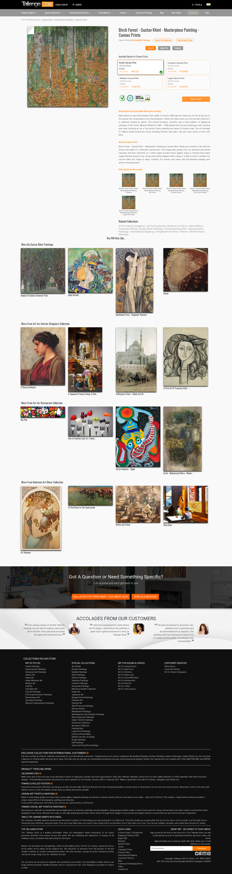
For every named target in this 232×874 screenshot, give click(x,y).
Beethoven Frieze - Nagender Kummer (131, 315)
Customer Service (126, 858)
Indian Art (29, 677)
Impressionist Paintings (35, 672)
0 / (196, 4)
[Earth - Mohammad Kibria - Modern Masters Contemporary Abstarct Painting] (185, 439)
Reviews (121, 841)
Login (57, 4)
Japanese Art (78, 694)
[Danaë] (185, 269)
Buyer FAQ (122, 838)
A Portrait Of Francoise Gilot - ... (176, 388)
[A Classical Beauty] (43, 356)
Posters (123, 12)
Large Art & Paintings (81, 731)
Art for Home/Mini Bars (128, 677)
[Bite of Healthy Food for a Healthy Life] (90, 421)
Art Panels (76, 666)
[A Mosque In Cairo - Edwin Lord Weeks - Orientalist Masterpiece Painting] (138, 359)
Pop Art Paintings (33, 692)
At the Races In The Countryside (81, 507)
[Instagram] (205, 854)
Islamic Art (30, 675)
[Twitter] (197, 854)
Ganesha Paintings (80, 680)
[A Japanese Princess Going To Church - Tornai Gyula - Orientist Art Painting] (90, 359)
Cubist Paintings (32, 666)
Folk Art (28, 686)
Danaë (165, 293)
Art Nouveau (26, 552)
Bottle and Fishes (123, 524)
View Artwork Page (185, 40)
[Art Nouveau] (43, 518)
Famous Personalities (81, 734)
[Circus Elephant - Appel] (138, 437)
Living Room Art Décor (167, 231)
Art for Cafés (124, 686)
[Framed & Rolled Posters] (51, 783)
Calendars (193, 12)
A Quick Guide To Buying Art (130, 832)
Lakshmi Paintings (80, 683)
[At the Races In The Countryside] (90, 495)
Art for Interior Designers (132, 226)
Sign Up (64, 4)
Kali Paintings (77, 742)
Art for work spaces (127, 689)
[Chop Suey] (185, 504)
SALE (207, 12)
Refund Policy (124, 844)
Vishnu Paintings (79, 677)
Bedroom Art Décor (177, 226)
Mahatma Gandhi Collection (84, 689)
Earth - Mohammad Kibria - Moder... (178, 473)
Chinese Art (77, 703)
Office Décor (169, 666)
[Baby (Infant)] (90, 270)
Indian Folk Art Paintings (82, 720)
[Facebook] (201, 854)
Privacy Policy (124, 852)
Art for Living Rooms (127, 666)
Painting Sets (77, 728)
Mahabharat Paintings (81, 711)
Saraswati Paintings (80, 686)
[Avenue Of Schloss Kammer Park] (43, 270)
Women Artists (78, 708)
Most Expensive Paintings (83, 717)
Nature (184, 231)
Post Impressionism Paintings (38, 694)
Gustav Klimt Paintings (151, 228)
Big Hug (24, 419)
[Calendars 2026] (40, 773)
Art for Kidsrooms (126, 675)
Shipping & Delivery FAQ (128, 835)
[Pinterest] (209, 854)
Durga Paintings (78, 739)
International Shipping (141, 231)
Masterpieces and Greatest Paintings (88, 714)
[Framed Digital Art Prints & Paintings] (65, 807)
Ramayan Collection (80, 725)
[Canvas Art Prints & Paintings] (56, 794)
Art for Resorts (124, 683)
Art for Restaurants (126, 680)
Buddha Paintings (79, 672)
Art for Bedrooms (126, 669)
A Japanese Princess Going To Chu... (82, 394)
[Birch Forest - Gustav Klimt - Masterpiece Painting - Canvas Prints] (67, 66)
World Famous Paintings (82, 706)
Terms (121, 847)
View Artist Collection (163, 40)
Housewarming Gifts (175, 228)
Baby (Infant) (73, 295)
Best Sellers (176, 12)
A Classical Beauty (28, 387)
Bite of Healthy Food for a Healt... (82, 438)
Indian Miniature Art (33, 680)
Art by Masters (104, 12)
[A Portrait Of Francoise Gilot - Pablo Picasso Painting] (185, 356)
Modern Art (30, 683)
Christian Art (77, 700)
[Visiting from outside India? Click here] (87, 753)
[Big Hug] (43, 412)
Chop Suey (167, 525)
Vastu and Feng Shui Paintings (85, 745)
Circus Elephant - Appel (125, 469)
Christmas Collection (81, 723)
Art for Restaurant (156, 226)
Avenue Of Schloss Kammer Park (34, 295)
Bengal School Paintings (82, 697)
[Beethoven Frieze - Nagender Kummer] (138, 280)
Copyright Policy (125, 849)
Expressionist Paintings (35, 669)
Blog (162, 12)
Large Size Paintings (144, 12)
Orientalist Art (31, 689)
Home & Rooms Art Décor (79, 12)
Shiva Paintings (78, 675)
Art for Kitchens (125, 672)
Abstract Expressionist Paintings (39, 703)
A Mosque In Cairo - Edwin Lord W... (130, 394)
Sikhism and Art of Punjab (83, 737)
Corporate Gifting (128, 228)
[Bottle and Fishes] (138, 504)
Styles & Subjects (28, 12)
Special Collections (52, 12)
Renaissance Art (32, 697)
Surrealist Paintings (33, 700)
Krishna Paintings (79, 669)
